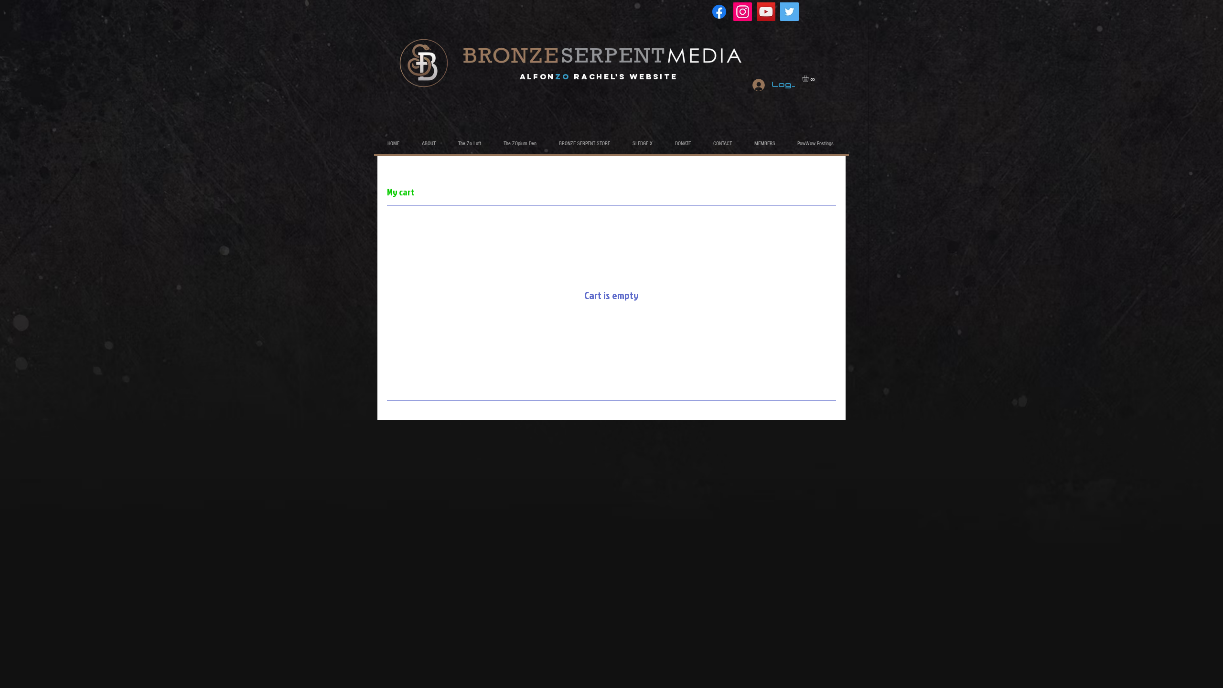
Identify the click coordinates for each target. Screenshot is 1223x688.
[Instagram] (742, 11)
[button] (809, 78)
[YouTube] (766, 11)
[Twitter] (789, 11)
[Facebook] (719, 11)
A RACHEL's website (599, 76)
